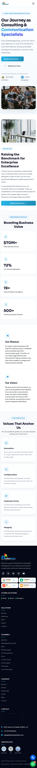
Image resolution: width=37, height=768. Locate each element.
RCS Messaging (6, 650)
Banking (3, 613)
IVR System (4, 666)
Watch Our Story (14, 66)
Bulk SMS (4, 640)
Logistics (4, 626)
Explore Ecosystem (11, 59)
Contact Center (6, 660)
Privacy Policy (5, 764)
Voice (3, 656)
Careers (3, 701)
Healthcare (4, 616)
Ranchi (12, 598)
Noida (4, 598)
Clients (3, 694)
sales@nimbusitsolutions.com (13, 735)
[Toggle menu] (33, 3)
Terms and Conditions (17, 764)
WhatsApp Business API (8, 643)
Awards (3, 687)
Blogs (3, 697)
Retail (3, 620)
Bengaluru (20, 598)
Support (3, 623)
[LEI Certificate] (3, 748)
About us (4, 684)
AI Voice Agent (5, 663)
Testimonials (5, 691)
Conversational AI (6, 669)
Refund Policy (29, 764)
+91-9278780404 (10, 731)
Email (2, 646)
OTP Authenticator (7, 653)
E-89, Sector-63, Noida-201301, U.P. (16, 727)
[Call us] (32, 757)
